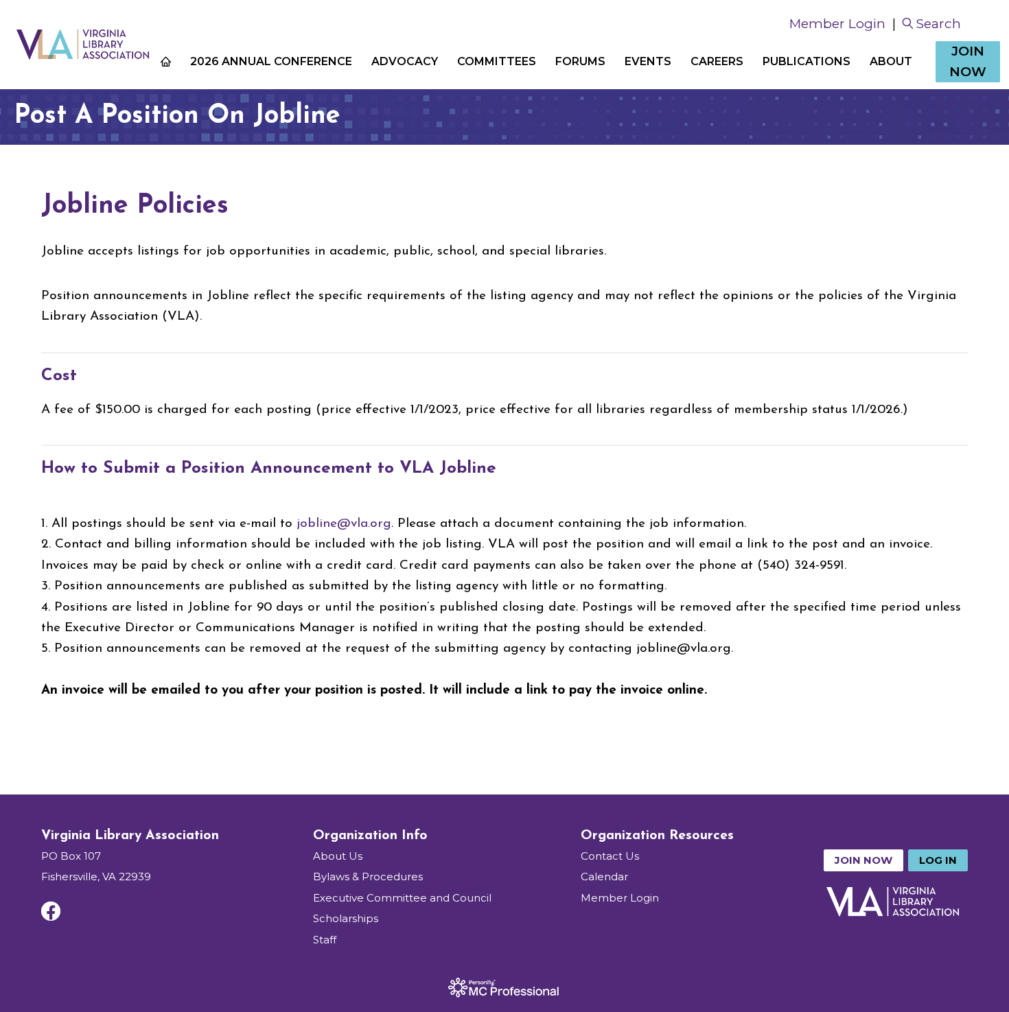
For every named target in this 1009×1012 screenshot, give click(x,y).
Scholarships (345, 918)
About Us (337, 855)
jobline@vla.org (344, 523)
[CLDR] (82, 44)
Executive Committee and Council (402, 897)
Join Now (967, 61)
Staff (324, 939)
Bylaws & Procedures (368, 876)
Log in (938, 860)
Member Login (837, 24)
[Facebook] (50, 911)
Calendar (604, 876)
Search (938, 24)
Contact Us (610, 855)
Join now (863, 860)
